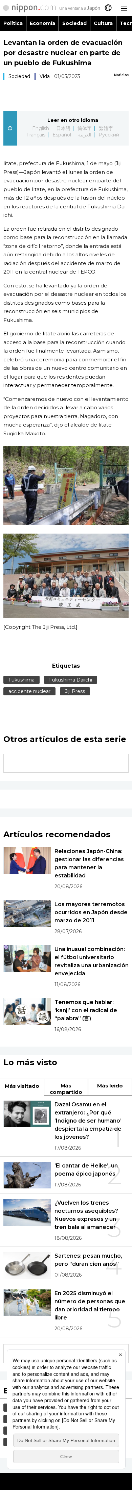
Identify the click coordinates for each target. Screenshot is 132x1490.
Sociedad (74, 23)
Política (13, 23)
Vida (45, 76)
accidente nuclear (29, 691)
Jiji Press (75, 691)
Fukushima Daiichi (70, 680)
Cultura (103, 23)
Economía (42, 23)
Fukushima (21, 680)
